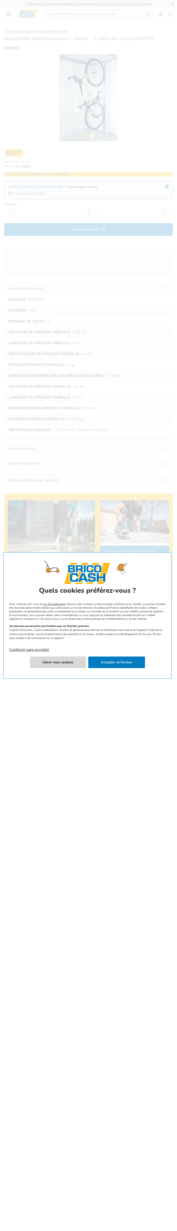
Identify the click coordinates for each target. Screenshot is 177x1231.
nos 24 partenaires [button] (54, 604)
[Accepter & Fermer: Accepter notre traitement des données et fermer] (116, 662)
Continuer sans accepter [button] (29, 647)
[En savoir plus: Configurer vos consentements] (58, 662)
